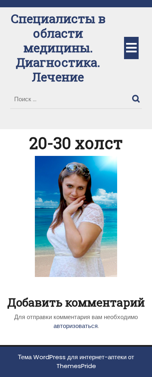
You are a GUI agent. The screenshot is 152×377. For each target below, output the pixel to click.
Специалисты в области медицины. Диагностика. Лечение (58, 48)
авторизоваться (76, 326)
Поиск (137, 97)
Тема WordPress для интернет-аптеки (72, 357)
